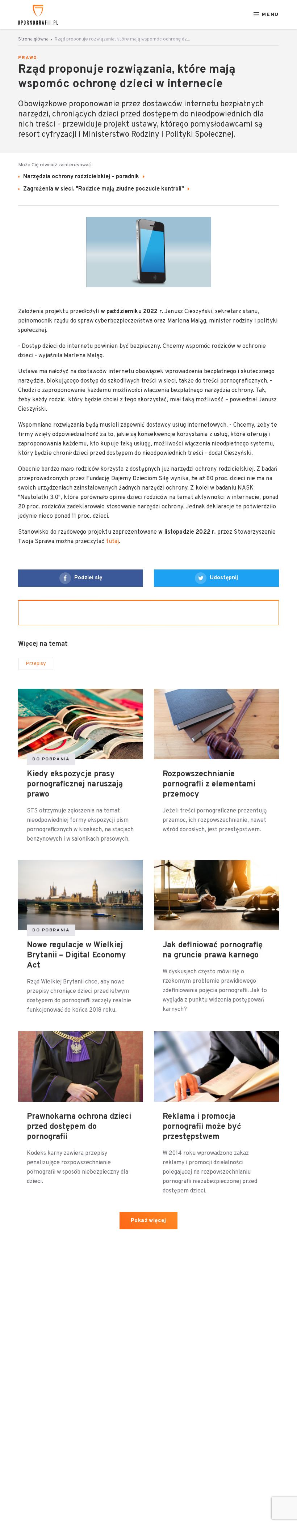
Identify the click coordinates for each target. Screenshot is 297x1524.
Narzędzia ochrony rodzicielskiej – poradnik (82, 176)
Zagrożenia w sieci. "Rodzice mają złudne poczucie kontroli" (104, 189)
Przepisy (36, 664)
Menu (270, 14)
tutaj (111, 541)
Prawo (27, 58)
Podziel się (88, 578)
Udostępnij (224, 578)
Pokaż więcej (148, 1220)
